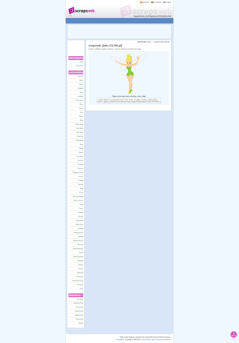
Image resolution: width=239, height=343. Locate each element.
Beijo (81, 120)
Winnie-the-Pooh (77, 281)
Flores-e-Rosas (78, 200)
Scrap (81, 289)
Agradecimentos (78, 249)
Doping (80, 180)
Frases (81, 208)
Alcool (81, 84)
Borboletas (79, 140)
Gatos (81, 204)
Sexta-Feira (79, 319)
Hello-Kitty (79, 224)
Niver (81, 104)
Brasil (81, 148)
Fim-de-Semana (78, 196)
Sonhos (80, 265)
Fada (81, 188)
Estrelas (80, 184)
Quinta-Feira (79, 315)
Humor (81, 152)
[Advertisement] (117, 21)
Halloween (79, 220)
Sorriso (80, 269)
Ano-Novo (79, 66)
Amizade (80, 88)
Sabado (80, 323)
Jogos (153, 339)
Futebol (80, 212)
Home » (149, 42)
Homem (80, 228)
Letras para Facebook (163, 339)
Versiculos (79, 277)
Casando (80, 164)
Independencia (78, 233)
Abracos (80, 76)
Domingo (80, 299)
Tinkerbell (80, 273)
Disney (81, 176)
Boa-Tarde (79, 132)
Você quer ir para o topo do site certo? (234, 336)
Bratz (81, 144)
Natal (81, 62)
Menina (80, 237)
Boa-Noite (79, 128)
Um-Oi (81, 253)
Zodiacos (80, 285)
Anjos (81, 108)
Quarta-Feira (79, 311)
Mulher (80, 216)
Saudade (80, 261)
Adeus (81, 80)
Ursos (81, 192)
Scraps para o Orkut (81, 9)
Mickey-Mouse (78, 241)
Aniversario (79, 100)
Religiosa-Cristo (78, 172)
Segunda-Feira (78, 303)
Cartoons (80, 160)
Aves (81, 112)
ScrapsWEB (120, 339)
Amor (81, 92)
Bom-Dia (80, 136)
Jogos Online (146, 339)
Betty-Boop (79, 124)
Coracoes (80, 168)
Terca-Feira (79, 307)
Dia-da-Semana (78, 257)
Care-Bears (79, 156)
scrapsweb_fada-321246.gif (161, 42)
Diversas (80, 245)
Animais (80, 96)
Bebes (81, 116)
